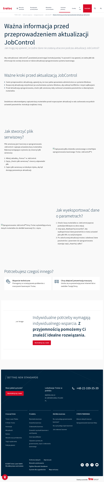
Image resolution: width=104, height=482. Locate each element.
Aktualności (9, 430)
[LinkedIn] (87, 464)
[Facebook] (92, 464)
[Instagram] (82, 464)
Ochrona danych (35, 460)
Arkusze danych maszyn (84, 419)
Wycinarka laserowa (35, 419)
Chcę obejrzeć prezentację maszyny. (76, 283)
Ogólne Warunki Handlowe (38, 466)
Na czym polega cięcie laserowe (63, 426)
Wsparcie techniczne (27, 283)
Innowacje (8, 427)
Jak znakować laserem (60, 429)
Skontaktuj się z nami (42, 343)
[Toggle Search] (95, 8)
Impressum (47, 460)
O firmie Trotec (10, 423)
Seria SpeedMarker (35, 437)
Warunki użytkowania (36, 463)
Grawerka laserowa (35, 423)
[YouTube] (97, 464)
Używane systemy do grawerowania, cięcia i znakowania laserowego (40, 443)
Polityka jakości (10, 445)
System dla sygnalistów (37, 470)
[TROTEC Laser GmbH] (7, 8)
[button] (5, 477)
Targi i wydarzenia (11, 441)
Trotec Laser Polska (11, 419)
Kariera (7, 434)
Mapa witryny (53, 470)
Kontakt (87, 8)
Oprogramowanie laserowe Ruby (86, 423)
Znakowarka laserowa (36, 427)
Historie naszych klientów (13, 438)
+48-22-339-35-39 (88, 388)
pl (101, 8)
